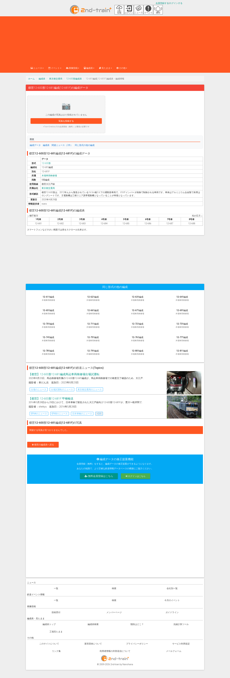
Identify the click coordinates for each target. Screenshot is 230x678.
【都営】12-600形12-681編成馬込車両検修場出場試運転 (64, 374)
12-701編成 (48, 325)
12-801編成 (137, 352)
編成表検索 (93, 624)
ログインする (175, 3)
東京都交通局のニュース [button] (90, 389)
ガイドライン (172, 612)
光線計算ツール (181, 624)
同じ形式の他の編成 (85, 145)
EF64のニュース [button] (39, 413)
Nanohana (128, 664)
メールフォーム (173, 651)
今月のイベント (172, 600)
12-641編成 (182, 298)
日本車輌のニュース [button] (82, 413)
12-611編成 (48, 298)
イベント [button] (55, 68)
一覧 (56, 588)
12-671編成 (137, 312)
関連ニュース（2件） (62, 145)
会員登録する (162, 3)
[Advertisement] (115, 40)
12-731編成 (182, 325)
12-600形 (46, 163)
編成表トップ (49, 624)
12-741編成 (48, 339)
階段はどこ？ (137, 624)
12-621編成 (93, 298)
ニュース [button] (37, 68)
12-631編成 (137, 298)
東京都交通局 (55, 78)
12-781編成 (48, 352)
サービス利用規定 (181, 643)
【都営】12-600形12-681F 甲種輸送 (51, 398)
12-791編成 (93, 352)
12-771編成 (182, 339)
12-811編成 (182, 352)
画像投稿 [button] (73, 68)
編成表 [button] (89, 68)
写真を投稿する (66, 121)
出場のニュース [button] (38, 389)
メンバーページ (114, 612)
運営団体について (93, 643)
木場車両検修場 (49, 175)
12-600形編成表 (74, 78)
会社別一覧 (172, 588)
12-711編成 (93, 325)
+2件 (99, 413)
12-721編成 (137, 325)
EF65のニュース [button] (60, 413)
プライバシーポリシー (137, 643)
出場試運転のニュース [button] (62, 389)
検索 (114, 588)
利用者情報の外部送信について (115, 651)
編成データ (35, 145)
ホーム (31, 78)
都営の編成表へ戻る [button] (44, 444)
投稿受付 (56, 612)
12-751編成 (93, 339)
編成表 (42, 78)
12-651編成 (48, 312)
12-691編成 (182, 312)
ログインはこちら (137, 476)
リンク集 (56, 651)
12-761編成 (137, 339)
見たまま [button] (105, 68)
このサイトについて (49, 643)
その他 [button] (121, 68)
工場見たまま (56, 631)
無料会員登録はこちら (100, 476)
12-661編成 (93, 312)
